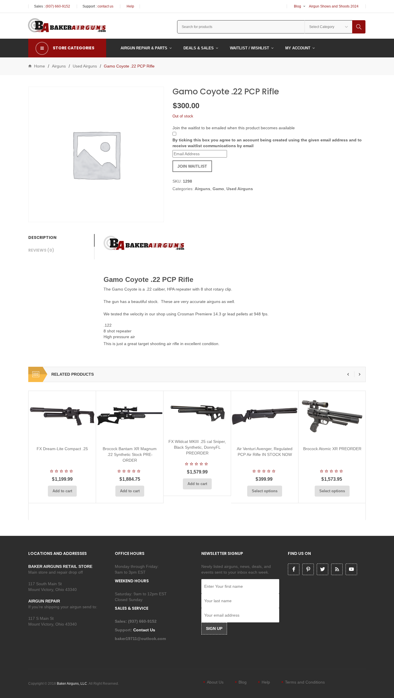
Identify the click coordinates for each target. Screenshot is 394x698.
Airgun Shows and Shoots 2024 (334, 6)
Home (39, 66)
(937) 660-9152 (58, 6)
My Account (297, 48)
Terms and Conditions (305, 682)
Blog (297, 6)
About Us (215, 682)
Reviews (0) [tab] (41, 250)
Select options (264, 491)
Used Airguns (85, 66)
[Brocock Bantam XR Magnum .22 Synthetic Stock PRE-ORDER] (129, 416)
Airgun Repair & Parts (144, 48)
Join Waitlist (192, 166)
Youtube (351, 569)
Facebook (293, 569)
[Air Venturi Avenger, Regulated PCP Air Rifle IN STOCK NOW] (264, 416)
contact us (105, 6)
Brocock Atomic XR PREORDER (332, 448)
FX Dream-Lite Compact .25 (62, 448)
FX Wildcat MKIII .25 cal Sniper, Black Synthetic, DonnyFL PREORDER (197, 447)
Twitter (322, 569)
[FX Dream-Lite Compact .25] (62, 416)
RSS (337, 569)
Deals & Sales (198, 48)
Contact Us (144, 630)
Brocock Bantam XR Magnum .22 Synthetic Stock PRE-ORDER (130, 454)
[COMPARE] (64, 434)
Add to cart (62, 491)
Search (358, 26)
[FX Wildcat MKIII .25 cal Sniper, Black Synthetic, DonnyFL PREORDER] (197, 412)
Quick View (77, 434)
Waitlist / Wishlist (249, 48)
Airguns (59, 66)
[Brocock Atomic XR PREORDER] (332, 416)
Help (130, 6)
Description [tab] (42, 237)
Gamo (218, 188)
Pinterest (308, 569)
